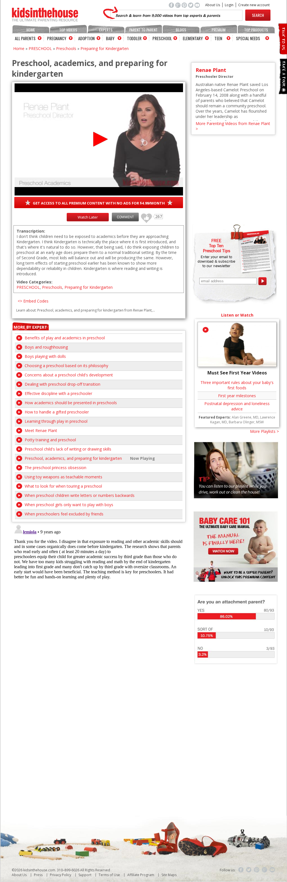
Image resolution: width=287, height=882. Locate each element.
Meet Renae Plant (41, 430)
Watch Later (88, 217)
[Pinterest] (257, 870)
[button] (99, 139)
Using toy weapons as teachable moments (63, 476)
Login (229, 5)
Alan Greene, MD (245, 417)
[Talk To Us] (282, 52)
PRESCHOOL (40, 48)
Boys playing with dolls (45, 356)
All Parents (25, 38)
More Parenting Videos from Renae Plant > (233, 126)
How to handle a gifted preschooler (57, 412)
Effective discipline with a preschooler (58, 393)
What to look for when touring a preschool (63, 486)
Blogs (181, 30)
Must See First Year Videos (237, 373)
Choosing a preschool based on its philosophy (66, 365)
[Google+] (264, 870)
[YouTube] (272, 870)
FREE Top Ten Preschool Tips (216, 245)
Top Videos (68, 30)
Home (30, 30)
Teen (218, 38)
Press (38, 874)
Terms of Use (109, 874)
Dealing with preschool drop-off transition (62, 384)
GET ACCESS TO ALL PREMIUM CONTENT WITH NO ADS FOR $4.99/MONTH (99, 203)
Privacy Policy (60, 874)
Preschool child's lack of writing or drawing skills (68, 449)
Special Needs (248, 38)
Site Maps (169, 874)
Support (84, 874)
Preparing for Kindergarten (104, 48)
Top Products (256, 30)
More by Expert (30, 327)
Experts (105, 30)
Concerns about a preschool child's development (69, 375)
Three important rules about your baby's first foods (237, 385)
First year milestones (237, 395)
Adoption (86, 38)
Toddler (134, 38)
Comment (125, 217)
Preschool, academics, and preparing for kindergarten (73, 458)
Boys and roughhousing (46, 347)
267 (144, 215)
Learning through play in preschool (56, 421)
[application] (99, 139)
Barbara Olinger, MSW (246, 422)
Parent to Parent (143, 30)
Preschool (162, 38)
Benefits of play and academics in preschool (65, 337)
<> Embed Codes (33, 301)
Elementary (193, 38)
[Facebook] (241, 870)
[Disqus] (99, 592)
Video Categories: (34, 282)
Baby (110, 38)
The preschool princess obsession (55, 467)
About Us (212, 5)
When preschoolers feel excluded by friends (64, 514)
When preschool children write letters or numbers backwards (80, 495)
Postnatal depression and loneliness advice (237, 406)
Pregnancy (56, 38)
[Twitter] (249, 870)
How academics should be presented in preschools (71, 402)
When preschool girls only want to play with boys (69, 504)
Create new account (254, 5)
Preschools (66, 48)
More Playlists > (264, 431)
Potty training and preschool (50, 439)
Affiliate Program (140, 874)
